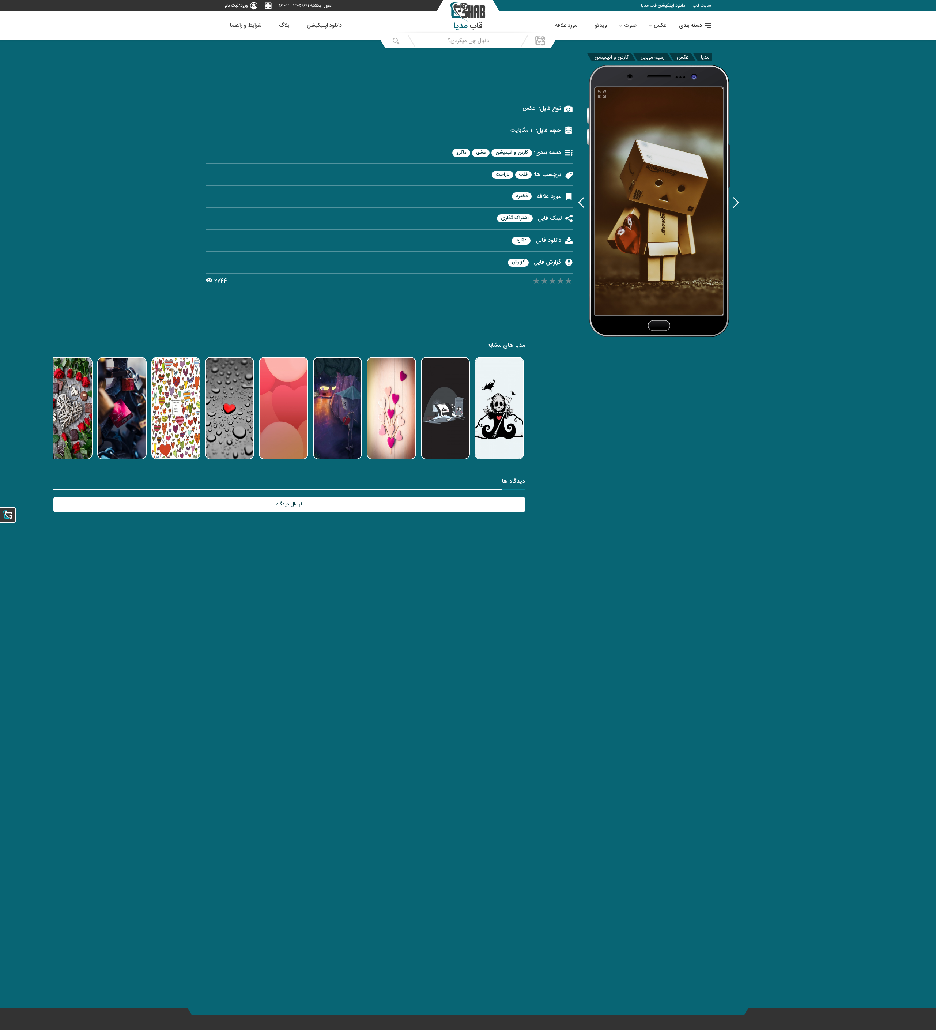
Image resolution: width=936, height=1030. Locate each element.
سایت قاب (701, 5)
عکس (660, 25)
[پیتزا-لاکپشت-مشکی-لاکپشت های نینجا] (581, 202)
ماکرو (461, 153)
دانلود (521, 240)
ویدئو (601, 25)
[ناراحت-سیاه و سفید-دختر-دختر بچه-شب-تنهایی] (736, 202)
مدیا (705, 57)
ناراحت (502, 174)
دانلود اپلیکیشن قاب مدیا (663, 5)
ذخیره (522, 196)
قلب (523, 174)
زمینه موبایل (653, 57)
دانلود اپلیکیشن (324, 25)
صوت (630, 25)
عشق (481, 153)
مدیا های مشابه (506, 346)
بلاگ (284, 25)
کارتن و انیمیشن (612, 57)
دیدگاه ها (513, 482)
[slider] (552, 282)
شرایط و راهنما (245, 25)
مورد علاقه (566, 25)
